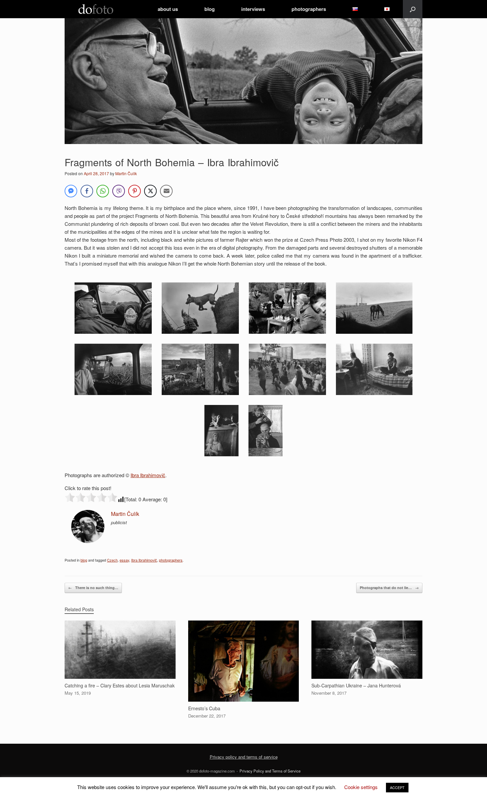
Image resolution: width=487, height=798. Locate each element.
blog (209, 9)
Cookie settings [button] (361, 786)
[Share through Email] (166, 191)
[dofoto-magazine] (96, 9)
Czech (112, 560)
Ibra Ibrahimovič (148, 475)
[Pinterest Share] (134, 191)
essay (124, 560)
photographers (309, 9)
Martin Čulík (126, 173)
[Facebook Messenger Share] (71, 191)
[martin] (87, 540)
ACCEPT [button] (397, 787)
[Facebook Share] (87, 191)
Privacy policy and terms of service (244, 757)
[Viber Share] (118, 191)
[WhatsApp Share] (102, 191)
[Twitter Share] (150, 191)
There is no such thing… (93, 587)
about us (168, 9)
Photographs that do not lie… (389, 587)
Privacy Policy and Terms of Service (270, 770)
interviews (253, 9)
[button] (412, 9)
